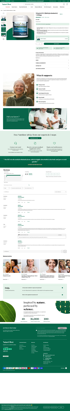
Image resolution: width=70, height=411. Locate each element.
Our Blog (32, 352)
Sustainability (33, 350)
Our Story (33, 345)
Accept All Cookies (46, 407)
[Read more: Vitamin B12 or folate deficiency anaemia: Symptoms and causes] (49, 266)
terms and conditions (52, 336)
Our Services (45, 342)
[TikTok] (7, 356)
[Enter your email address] (46, 328)
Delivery (20, 347)
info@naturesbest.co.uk (50, 355)
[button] (67, 4)
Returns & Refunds (22, 346)
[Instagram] (3, 356)
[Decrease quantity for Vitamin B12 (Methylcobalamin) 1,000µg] (37, 43)
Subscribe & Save (46, 347)
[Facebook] (5, 356)
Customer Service (22, 342)
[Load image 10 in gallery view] (3, 18)
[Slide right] (4, 39)
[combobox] (35, 4)
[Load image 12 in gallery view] (3, 29)
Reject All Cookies (54, 407)
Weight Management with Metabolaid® (36, 1)
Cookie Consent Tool (8, 409)
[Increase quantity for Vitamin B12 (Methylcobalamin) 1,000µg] (42, 43)
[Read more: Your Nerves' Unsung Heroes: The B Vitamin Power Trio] (31, 266)
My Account (21, 348)
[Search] (45, 4)
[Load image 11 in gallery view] (3, 24)
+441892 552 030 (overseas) (48, 359)
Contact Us (59, 1)
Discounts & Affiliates (47, 348)
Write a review (47, 17)
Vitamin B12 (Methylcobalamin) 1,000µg (9, 10)
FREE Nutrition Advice (52, 1)
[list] (36, 270)
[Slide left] (4, 13)
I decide (61, 407)
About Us (64, 1)
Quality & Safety (34, 346)
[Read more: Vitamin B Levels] (12, 266)
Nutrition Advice (46, 345)
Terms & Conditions (34, 351)
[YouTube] (6, 356)
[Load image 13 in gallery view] (3, 35)
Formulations (33, 347)
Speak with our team (34, 138)
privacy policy (64, 335)
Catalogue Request (46, 350)
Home (2, 10)
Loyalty (68, 1)
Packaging (33, 348)
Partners (12, 406)
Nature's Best (6, 370)
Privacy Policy (11, 408)
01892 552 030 (48, 356)
